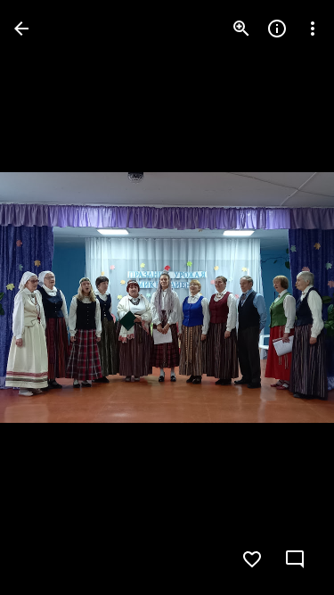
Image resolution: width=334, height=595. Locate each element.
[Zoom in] (241, 28)
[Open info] (277, 28)
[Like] (252, 559)
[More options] (312, 28)
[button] (50, 298)
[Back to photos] (21, 28)
